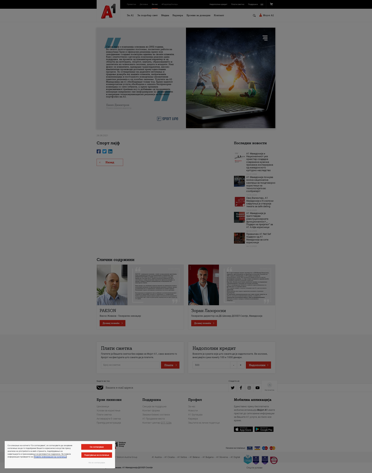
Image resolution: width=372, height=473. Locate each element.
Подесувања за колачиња (96, 455)
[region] (60, 454)
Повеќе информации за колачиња (50, 457)
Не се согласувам (96, 463)
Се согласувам (97, 447)
